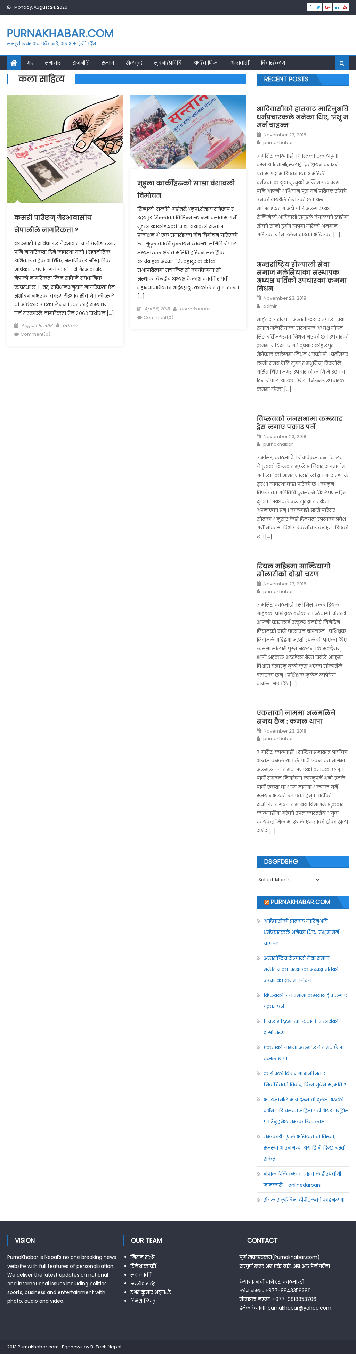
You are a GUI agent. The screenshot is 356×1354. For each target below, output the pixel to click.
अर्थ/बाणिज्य (206, 62)
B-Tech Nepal (105, 1347)
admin (70, 325)
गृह (30, 62)
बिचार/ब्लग (273, 62)
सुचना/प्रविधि (167, 62)
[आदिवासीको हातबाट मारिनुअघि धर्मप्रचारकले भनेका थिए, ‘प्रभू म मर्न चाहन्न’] (303, 97)
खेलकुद (134, 62)
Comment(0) (35, 334)
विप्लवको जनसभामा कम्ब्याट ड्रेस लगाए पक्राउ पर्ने (300, 423)
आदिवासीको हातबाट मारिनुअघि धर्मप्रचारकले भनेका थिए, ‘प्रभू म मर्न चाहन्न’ (303, 117)
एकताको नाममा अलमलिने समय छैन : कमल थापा (296, 717)
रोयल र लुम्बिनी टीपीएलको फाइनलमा (304, 1199)
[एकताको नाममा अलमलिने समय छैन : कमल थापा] (303, 701)
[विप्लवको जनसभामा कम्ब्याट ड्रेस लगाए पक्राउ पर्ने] (303, 407)
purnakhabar (195, 309)
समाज (108, 62)
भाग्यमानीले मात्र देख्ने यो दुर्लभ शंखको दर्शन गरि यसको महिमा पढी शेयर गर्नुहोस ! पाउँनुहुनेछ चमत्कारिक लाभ (306, 1110)
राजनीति (81, 62)
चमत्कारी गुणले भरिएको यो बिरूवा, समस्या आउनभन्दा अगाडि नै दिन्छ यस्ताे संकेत (305, 1147)
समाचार (53, 62)
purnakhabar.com (60, 33)
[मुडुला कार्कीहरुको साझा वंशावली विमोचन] (188, 132)
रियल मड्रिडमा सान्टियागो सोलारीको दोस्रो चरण (293, 570)
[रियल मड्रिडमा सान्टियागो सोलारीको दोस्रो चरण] (303, 554)
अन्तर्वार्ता (239, 62)
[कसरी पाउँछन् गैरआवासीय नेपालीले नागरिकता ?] (65, 149)
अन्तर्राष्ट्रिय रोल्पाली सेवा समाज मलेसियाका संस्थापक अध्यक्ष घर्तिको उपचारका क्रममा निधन (302, 276)
